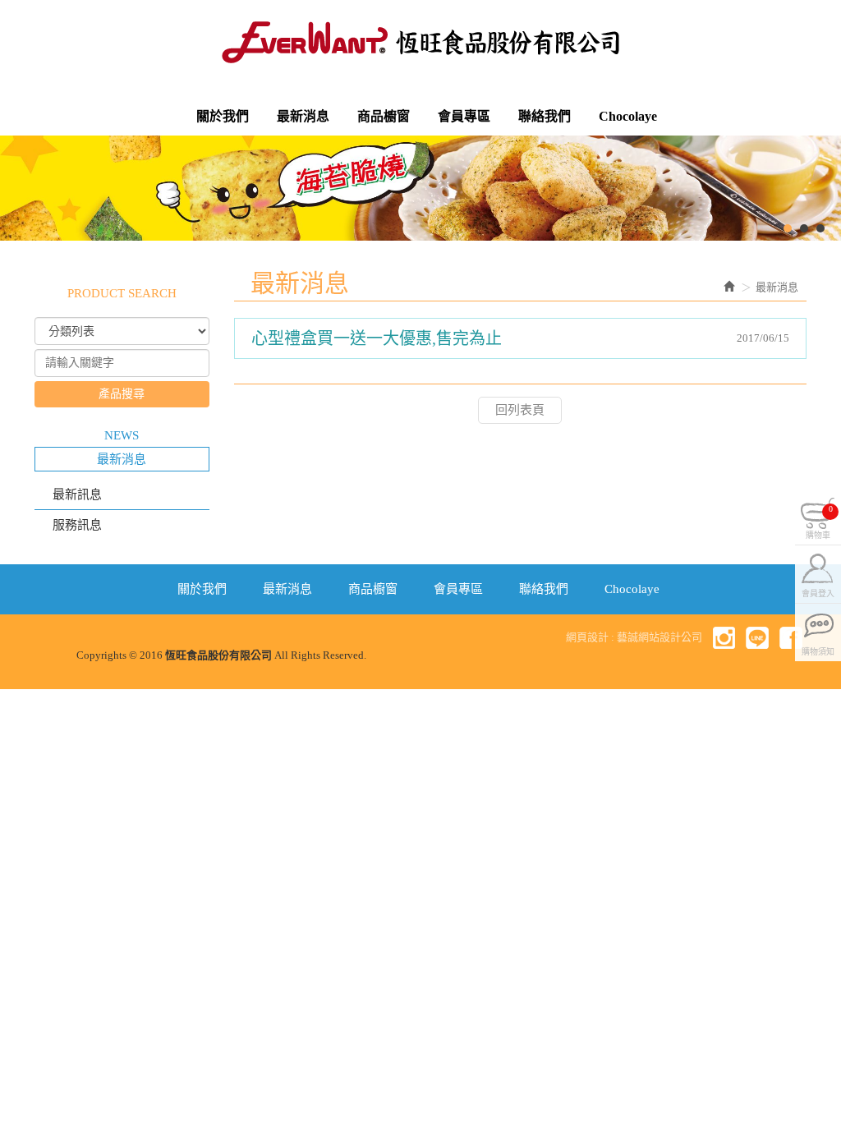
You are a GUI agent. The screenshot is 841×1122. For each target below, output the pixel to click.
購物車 (819, 520)
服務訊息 (77, 524)
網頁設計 (587, 637)
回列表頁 (520, 409)
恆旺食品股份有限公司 (420, 42)
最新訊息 (77, 494)
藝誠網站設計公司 (659, 637)
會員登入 (818, 592)
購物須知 (818, 650)
